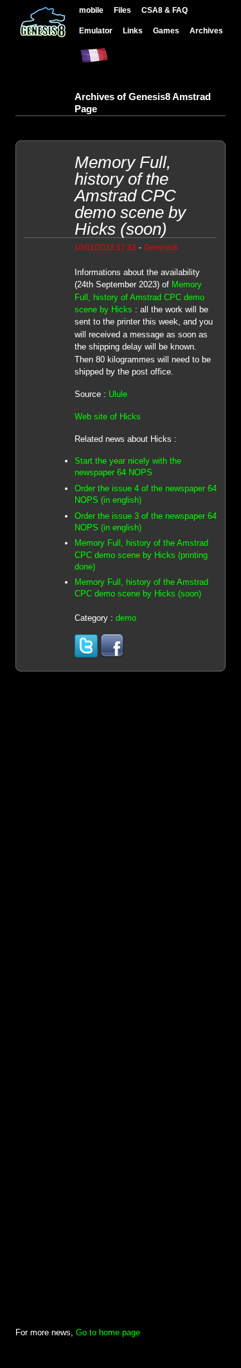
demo (126, 618)
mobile (91, 10)
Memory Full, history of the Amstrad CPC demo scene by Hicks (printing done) (141, 554)
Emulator (95, 30)
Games (166, 30)
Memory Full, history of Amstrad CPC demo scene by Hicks (139, 297)
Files (122, 10)
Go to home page (108, 1332)
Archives (206, 30)
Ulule (118, 394)
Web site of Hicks (108, 416)
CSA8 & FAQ (164, 10)
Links (133, 30)
